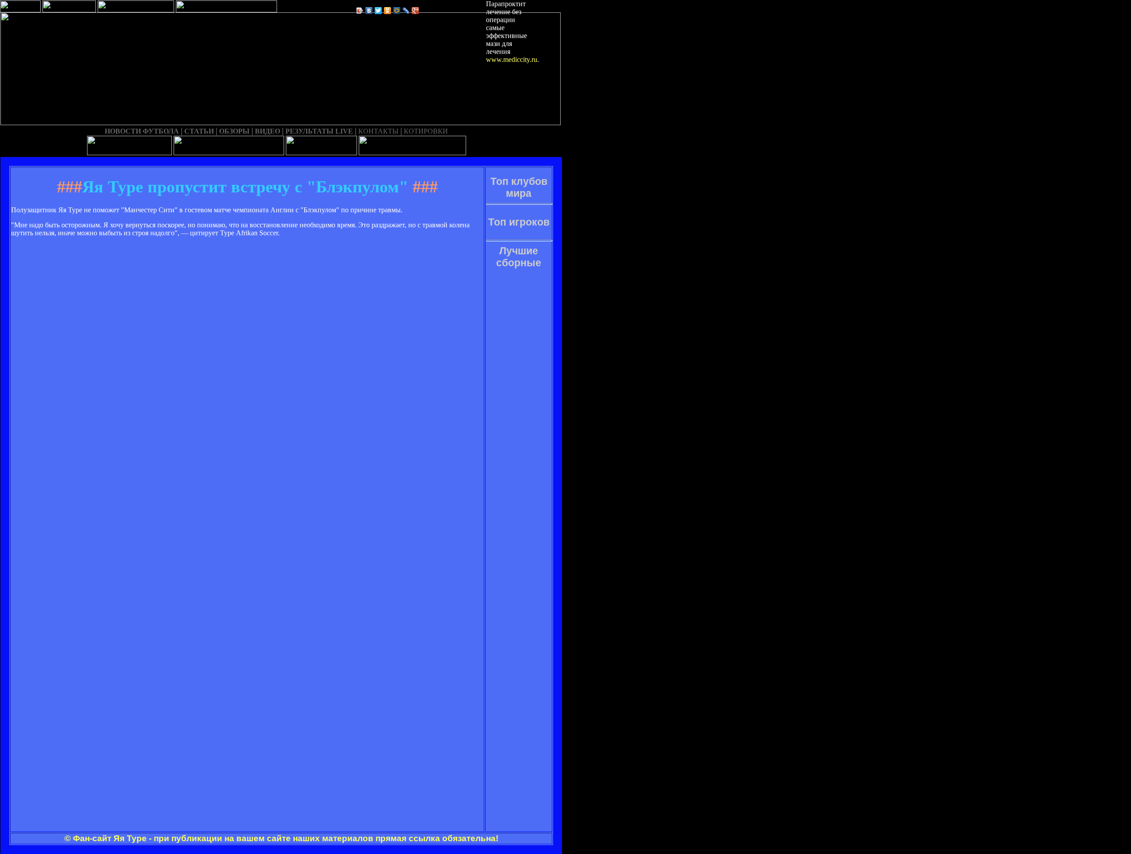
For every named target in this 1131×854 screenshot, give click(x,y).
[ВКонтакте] (369, 10)
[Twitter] (378, 10)
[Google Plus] (415, 10)
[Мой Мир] (397, 10)
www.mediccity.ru (511, 59)
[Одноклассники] (387, 10)
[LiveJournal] (406, 10)
